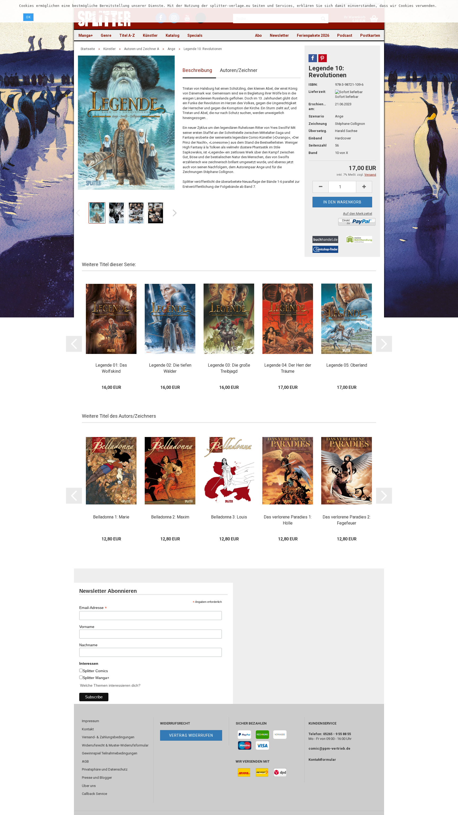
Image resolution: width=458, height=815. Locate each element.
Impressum (90, 721)
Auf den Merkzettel (357, 214)
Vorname (86, 627)
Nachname (88, 645)
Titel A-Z (127, 35)
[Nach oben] (443, 807)
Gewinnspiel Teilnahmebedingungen (109, 753)
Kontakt (88, 729)
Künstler (150, 35)
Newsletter (279, 35)
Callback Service (94, 794)
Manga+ (85, 35)
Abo (258, 35)
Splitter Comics (95, 671)
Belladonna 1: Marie (111, 517)
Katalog (172, 35)
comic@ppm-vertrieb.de (329, 748)
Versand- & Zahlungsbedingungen (108, 737)
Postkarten (370, 35)
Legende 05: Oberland (346, 365)
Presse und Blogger (97, 778)
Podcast (344, 35)
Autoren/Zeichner (238, 70)
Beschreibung (197, 70)
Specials (194, 35)
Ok (28, 17)
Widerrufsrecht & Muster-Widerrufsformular (115, 745)
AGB (85, 761)
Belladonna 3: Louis (229, 517)
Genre (106, 35)
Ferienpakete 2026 (313, 35)
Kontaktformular (322, 760)
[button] (313, 58)
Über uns (89, 786)
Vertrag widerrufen (191, 735)
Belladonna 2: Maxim (170, 517)
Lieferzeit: (317, 92)
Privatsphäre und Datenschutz (104, 769)
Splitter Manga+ (96, 678)
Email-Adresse (93, 607)
